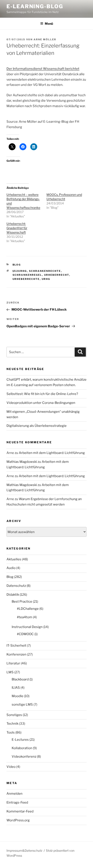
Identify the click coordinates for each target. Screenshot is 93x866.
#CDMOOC (25, 634)
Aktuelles (13, 559)
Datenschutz (16, 586)
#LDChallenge (28, 609)
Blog (17, 264)
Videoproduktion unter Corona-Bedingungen (40, 403)
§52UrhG (20, 270)
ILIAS (16, 688)
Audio (11, 568)
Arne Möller (45, 39)
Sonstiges (14, 715)
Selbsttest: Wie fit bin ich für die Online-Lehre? (42, 394)
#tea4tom (24, 617)
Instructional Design (27, 627)
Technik (12, 724)
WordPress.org (18, 820)
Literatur (13, 663)
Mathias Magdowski (21, 462)
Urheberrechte (26, 279)
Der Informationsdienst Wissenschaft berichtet (42, 69)
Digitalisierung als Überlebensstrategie (36, 426)
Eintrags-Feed (17, 802)
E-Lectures (20, 740)
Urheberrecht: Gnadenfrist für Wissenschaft (16, 228)
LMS (10, 672)
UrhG (46, 279)
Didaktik (12, 595)
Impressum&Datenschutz (24, 850)
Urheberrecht (56, 274)
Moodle (17, 696)
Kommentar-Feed (20, 811)
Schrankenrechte (45, 270)
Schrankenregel (27, 274)
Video (11, 767)
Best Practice (22, 601)
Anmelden (14, 794)
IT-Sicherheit (16, 645)
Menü (49, 23)
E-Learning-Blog (34, 6)
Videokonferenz (24, 756)
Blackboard (20, 679)
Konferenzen (16, 654)
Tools (10, 732)
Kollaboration (22, 748)
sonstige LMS (22, 704)
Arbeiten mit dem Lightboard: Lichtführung (52, 453)
